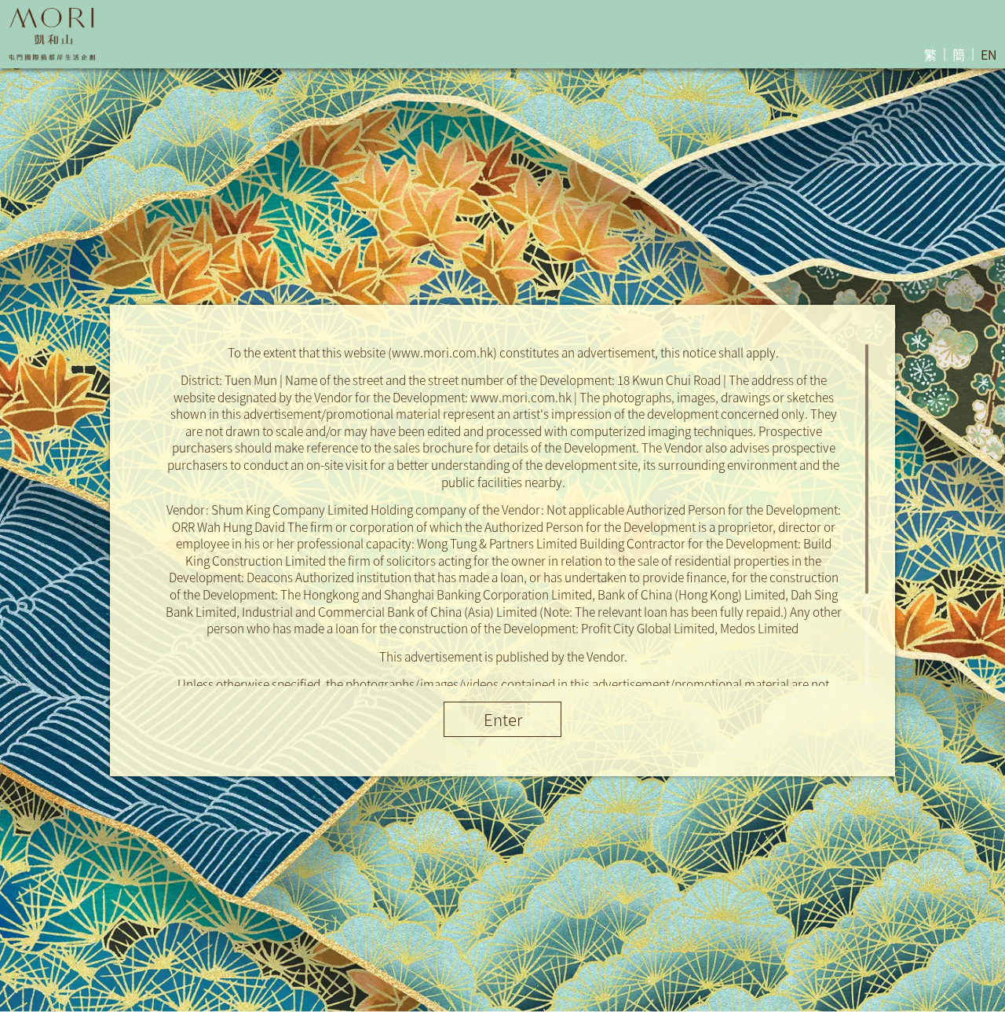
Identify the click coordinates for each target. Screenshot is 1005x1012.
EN (989, 54)
